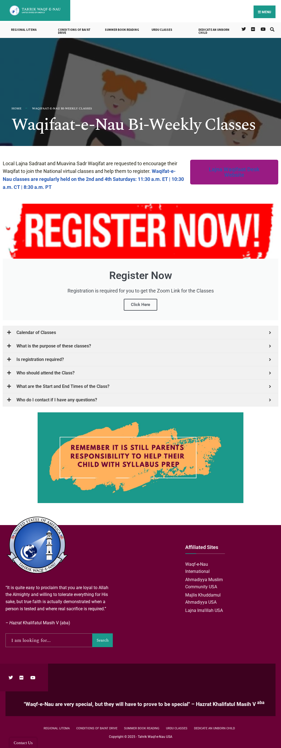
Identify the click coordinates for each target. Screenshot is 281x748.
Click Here (140, 304)
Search (103, 640)
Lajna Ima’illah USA (204, 610)
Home (16, 108)
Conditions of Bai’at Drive (74, 31)
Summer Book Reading (122, 30)
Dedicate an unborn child (213, 31)
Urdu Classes (161, 30)
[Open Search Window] (272, 29)
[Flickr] (253, 29)
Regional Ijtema (23, 30)
